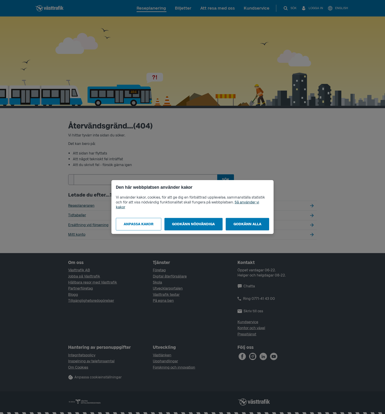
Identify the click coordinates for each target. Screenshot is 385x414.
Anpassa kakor (139, 224)
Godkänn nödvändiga (193, 224)
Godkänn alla (247, 224)
